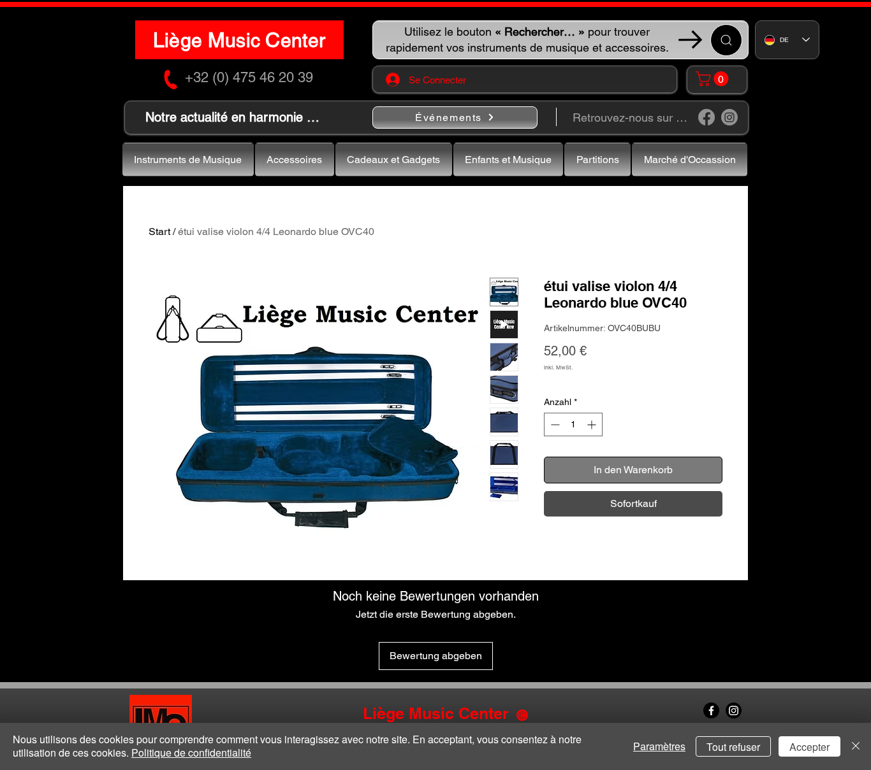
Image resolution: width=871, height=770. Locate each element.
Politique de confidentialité (191, 752)
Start (159, 231)
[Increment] (593, 424)
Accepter (809, 746)
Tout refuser (733, 746)
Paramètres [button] (659, 746)
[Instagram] (729, 117)
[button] (714, 78)
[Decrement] (554, 424)
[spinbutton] (573, 424)
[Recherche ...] (726, 40)
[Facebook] (706, 117)
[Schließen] (855, 746)
